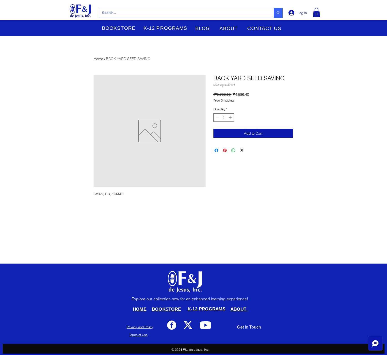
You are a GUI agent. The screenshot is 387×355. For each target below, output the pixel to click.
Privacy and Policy (140, 327)
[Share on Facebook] (216, 150)
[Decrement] (217, 117)
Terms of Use (138, 335)
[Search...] (278, 13)
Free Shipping (223, 100)
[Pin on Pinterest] (225, 150)
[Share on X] (242, 150)
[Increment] (230, 117)
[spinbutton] (224, 117)
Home (98, 58)
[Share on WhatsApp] (233, 150)
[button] (119, 28)
